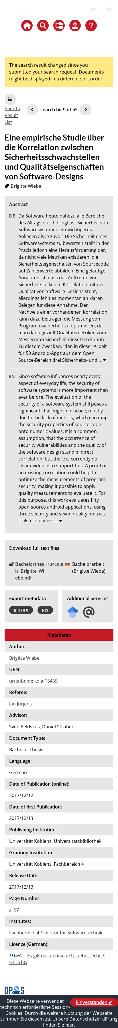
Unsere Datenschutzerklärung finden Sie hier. (80, 1022)
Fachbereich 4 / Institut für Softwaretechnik (55, 933)
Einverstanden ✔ (94, 1002)
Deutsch (94, 10)
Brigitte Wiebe (26, 186)
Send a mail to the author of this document (89, 612)
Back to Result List (12, 115)
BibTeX (21, 610)
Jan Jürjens (20, 704)
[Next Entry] (85, 109)
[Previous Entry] (32, 109)
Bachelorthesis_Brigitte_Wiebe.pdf (29, 571)
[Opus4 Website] (14, 992)
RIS (45, 610)
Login (108, 10)
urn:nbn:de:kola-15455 (33, 681)
